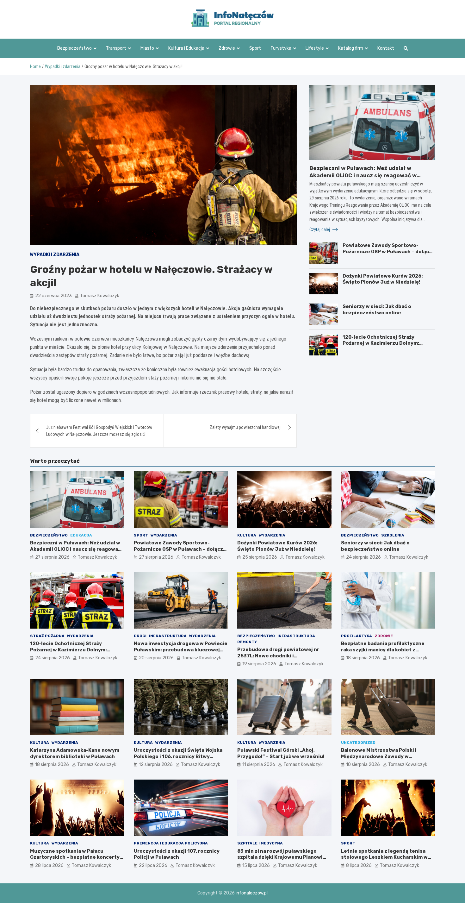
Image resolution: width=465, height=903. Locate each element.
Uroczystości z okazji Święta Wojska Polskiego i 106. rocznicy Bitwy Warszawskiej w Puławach (178, 756)
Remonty (247, 642)
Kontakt (385, 48)
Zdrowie (227, 48)
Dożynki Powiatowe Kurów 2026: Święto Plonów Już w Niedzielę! (383, 279)
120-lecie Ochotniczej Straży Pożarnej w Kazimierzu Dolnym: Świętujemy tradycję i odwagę (381, 343)
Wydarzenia (164, 535)
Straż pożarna (47, 636)
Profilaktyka (356, 636)
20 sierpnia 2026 (156, 658)
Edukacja (81, 535)
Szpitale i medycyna (260, 843)
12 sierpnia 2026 (156, 764)
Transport (116, 48)
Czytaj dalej (320, 229)
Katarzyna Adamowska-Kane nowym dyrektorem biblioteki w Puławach (74, 753)
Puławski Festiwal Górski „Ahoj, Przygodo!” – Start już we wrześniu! (281, 753)
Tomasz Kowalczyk (99, 295)
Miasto (147, 48)
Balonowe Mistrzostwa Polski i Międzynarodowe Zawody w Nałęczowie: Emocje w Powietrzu (381, 756)
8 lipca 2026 (359, 865)
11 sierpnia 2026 (258, 764)
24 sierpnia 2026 (363, 557)
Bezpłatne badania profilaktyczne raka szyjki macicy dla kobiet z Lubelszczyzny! (383, 650)
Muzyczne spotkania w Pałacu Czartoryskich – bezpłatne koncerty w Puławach (75, 857)
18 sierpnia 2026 (363, 658)
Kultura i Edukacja (186, 48)
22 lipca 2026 (153, 865)
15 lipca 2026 (256, 865)
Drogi (140, 636)
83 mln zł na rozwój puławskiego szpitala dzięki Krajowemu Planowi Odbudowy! (280, 857)
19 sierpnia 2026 (259, 664)
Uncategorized (358, 742)
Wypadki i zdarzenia (54, 254)
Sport (255, 48)
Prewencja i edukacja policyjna (171, 843)
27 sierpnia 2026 (52, 557)
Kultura (246, 535)
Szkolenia (392, 535)
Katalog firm (350, 48)
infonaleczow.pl (252, 893)
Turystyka (280, 48)
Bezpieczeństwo (74, 48)
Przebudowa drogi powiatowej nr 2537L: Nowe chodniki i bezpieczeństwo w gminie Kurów (278, 656)
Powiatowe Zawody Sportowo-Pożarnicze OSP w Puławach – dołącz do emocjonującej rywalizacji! (387, 251)
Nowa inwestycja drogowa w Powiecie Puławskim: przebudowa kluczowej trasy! (180, 650)
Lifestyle (315, 48)
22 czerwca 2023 (53, 295)
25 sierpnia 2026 (259, 557)
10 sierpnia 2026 (363, 764)
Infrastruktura (168, 636)
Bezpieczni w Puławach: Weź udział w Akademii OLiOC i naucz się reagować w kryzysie (363, 175)
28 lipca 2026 (49, 865)
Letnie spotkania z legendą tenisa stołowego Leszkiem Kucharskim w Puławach (384, 857)
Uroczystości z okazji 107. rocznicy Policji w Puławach (177, 854)
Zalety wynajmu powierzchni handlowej (245, 427)
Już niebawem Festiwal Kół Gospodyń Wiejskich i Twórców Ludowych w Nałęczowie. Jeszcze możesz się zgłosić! (99, 431)
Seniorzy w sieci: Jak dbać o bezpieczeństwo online (377, 310)
